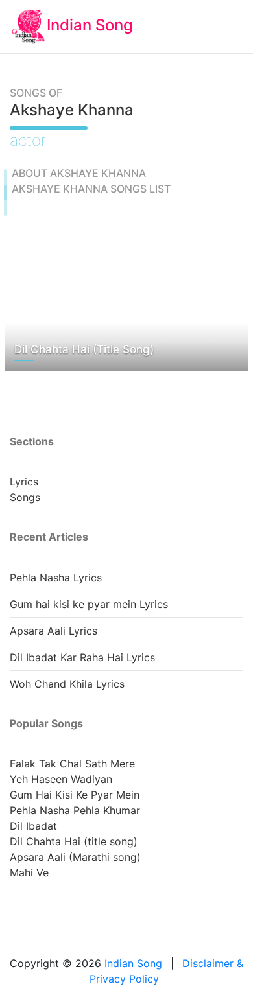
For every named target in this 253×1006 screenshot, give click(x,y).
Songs (25, 497)
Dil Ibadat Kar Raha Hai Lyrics (82, 657)
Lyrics (24, 481)
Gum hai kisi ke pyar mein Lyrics (89, 604)
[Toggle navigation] (217, 26)
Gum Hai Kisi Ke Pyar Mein (74, 794)
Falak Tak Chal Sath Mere (72, 763)
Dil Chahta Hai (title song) (74, 841)
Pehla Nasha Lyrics (56, 577)
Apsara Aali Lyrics (53, 630)
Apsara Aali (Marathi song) (75, 856)
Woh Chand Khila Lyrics (67, 683)
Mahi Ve (29, 872)
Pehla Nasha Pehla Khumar (75, 810)
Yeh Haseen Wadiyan (61, 779)
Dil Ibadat (33, 825)
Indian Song (90, 25)
